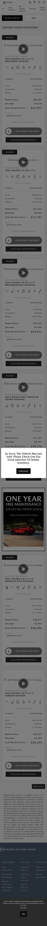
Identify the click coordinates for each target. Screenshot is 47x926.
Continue (23, 471)
